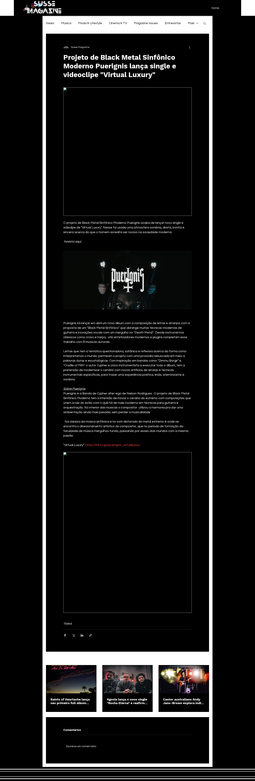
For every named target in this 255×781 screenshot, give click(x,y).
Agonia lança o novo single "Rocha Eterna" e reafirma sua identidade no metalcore (127, 701)
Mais (191, 23)
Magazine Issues (146, 23)
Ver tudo (204, 658)
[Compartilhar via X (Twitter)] (73, 635)
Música (66, 23)
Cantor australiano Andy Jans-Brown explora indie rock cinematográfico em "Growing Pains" (183, 701)
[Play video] (127, 280)
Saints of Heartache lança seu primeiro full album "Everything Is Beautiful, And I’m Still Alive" (70, 701)
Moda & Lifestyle (90, 23)
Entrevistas (173, 23)
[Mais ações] (190, 47)
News (50, 23)
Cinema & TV (118, 23)
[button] (204, 23)
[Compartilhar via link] (90, 635)
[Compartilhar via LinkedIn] (82, 635)
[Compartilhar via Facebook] (65, 635)
